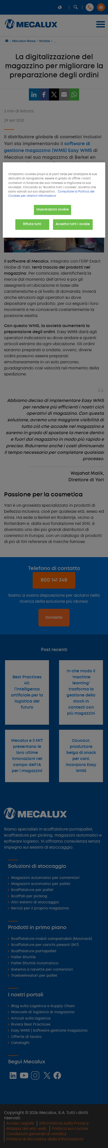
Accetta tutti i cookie (73, 224)
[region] (54, 200)
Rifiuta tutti (32, 224)
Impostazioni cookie (52, 209)
